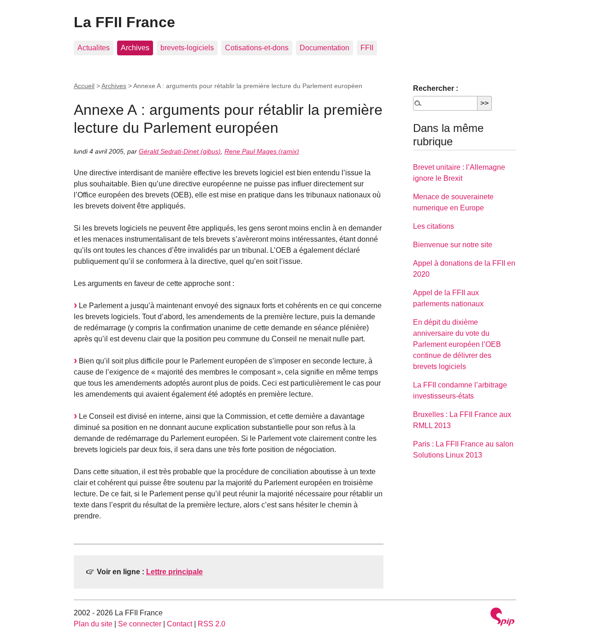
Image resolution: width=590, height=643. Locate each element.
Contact (179, 624)
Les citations (433, 226)
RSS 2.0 (211, 624)
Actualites (93, 48)
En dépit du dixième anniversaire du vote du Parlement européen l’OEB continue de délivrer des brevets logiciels (457, 344)
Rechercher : (435, 88)
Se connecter (139, 624)
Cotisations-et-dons (257, 48)
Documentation (324, 48)
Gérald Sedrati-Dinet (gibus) (180, 151)
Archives (135, 48)
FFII (366, 48)
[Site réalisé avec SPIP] (502, 617)
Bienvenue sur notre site (452, 245)
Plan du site (93, 624)
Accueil (84, 85)
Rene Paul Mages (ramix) (261, 151)
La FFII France (124, 22)
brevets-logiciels (187, 48)
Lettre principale (174, 572)
